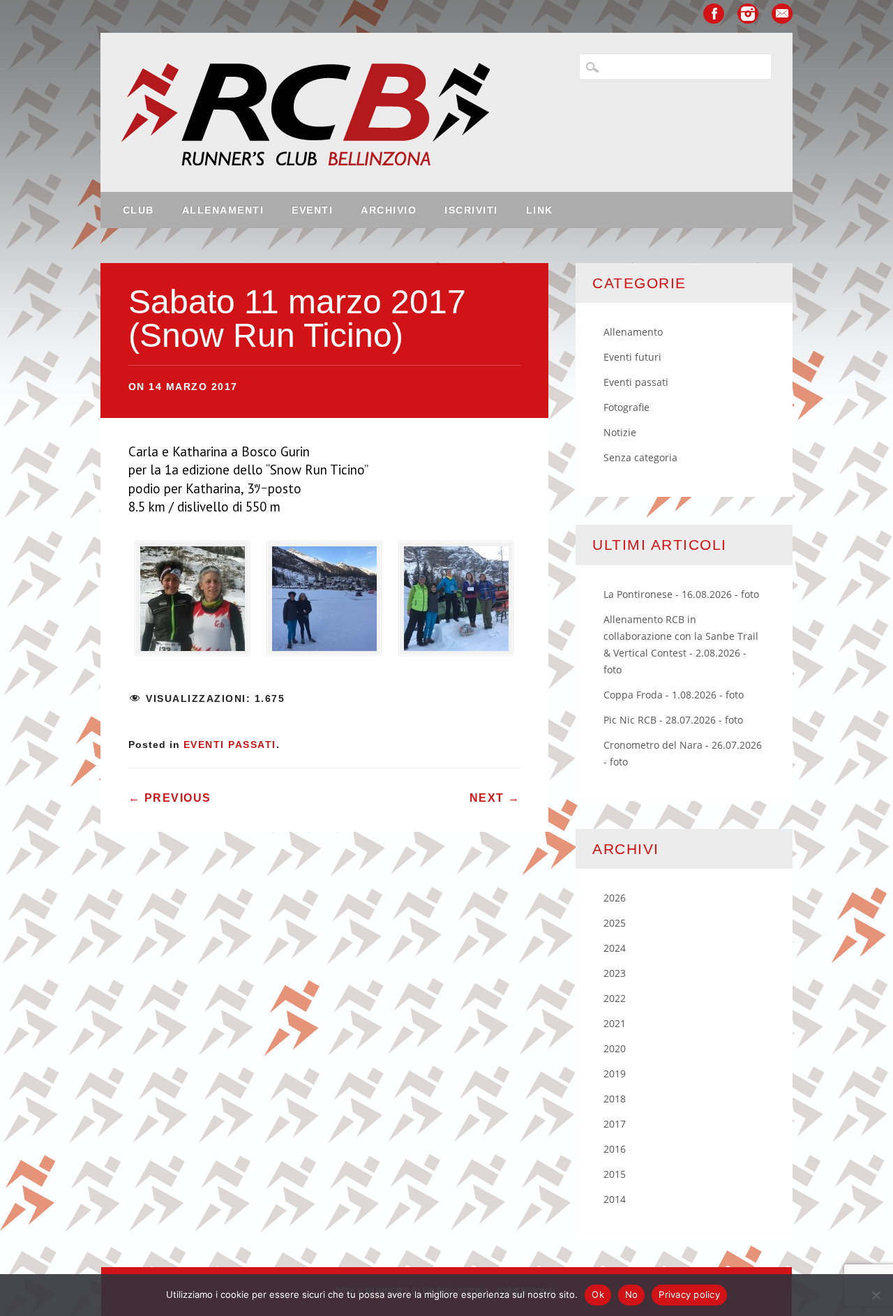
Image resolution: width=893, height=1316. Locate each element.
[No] (876, 1295)
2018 (614, 1098)
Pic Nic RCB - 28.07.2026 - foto (673, 719)
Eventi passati (229, 744)
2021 (614, 1023)
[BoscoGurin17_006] (192, 602)
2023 (614, 973)
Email (782, 13)
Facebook (713, 13)
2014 (614, 1199)
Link (539, 210)
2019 (614, 1073)
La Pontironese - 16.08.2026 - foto (681, 594)
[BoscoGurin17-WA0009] (456, 602)
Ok (598, 1294)
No (631, 1294)
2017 (614, 1123)
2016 (614, 1149)
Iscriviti (471, 210)
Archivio (389, 210)
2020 (614, 1048)
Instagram (747, 13)
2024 (614, 948)
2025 (614, 922)
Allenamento (633, 331)
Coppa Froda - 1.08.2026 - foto (673, 694)
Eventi (312, 210)
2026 (614, 897)
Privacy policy (689, 1294)
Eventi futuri (632, 357)
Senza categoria (640, 457)
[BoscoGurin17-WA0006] (324, 602)
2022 (614, 998)
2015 (614, 1174)
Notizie (619, 432)
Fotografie (626, 407)
